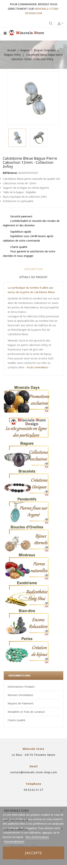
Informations (19, 675)
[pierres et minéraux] (27, 566)
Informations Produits (21, 686)
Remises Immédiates (20, 695)
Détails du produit (33, 277)
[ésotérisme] (27, 594)
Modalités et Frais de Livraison (26, 712)
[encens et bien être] (27, 622)
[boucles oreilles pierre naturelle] (27, 538)
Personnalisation (14, 841)
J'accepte (33, 852)
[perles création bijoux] (27, 650)
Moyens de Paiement (21, 703)
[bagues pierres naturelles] (27, 454)
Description (33, 269)
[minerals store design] (27, 427)
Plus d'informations (37, 837)
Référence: (10, 173)
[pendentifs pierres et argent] (27, 510)
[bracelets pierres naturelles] (27, 482)
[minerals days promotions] (27, 399)
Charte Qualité (16, 720)
